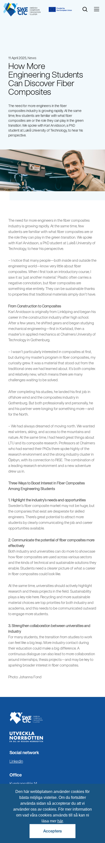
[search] (85, 9)
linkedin (23, 762)
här (60, 821)
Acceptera (52, 831)
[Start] (22, 9)
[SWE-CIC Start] (53, 718)
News (32, 58)
